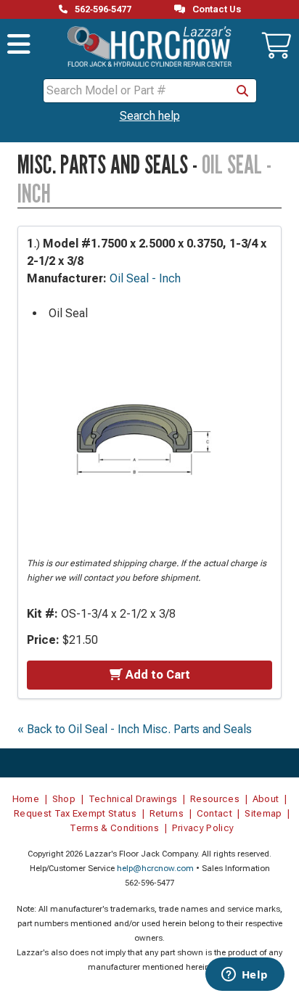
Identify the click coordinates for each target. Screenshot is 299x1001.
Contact (214, 813)
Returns (167, 813)
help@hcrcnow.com (155, 868)
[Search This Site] (242, 91)
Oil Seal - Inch (145, 278)
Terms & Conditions (114, 827)
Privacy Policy (203, 827)
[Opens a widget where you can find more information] (244, 975)
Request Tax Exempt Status (75, 813)
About (266, 798)
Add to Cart (158, 675)
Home (25, 798)
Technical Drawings (133, 798)
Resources (214, 798)
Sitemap (263, 813)
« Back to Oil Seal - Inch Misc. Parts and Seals (134, 729)
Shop (63, 798)
